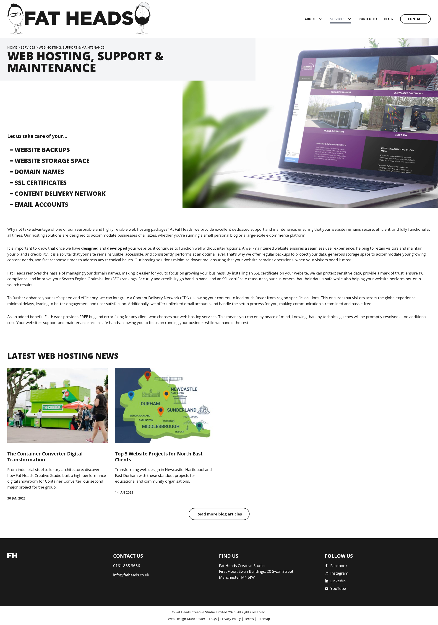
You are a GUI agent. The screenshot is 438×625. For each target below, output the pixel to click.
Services (337, 19)
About (310, 19)
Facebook (338, 565)
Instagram (339, 573)
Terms (249, 619)
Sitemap (264, 619)
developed (117, 248)
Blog (388, 19)
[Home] (79, 33)
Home (12, 47)
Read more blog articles (219, 514)
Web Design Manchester (186, 619)
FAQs (213, 619)
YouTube (338, 588)
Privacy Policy (230, 619)
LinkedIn (338, 580)
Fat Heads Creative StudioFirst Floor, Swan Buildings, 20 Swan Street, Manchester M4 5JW (256, 571)
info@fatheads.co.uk (131, 575)
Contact (415, 19)
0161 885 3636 (126, 565)
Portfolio (368, 19)
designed (90, 248)
